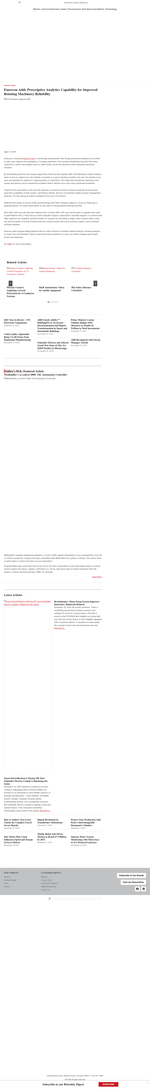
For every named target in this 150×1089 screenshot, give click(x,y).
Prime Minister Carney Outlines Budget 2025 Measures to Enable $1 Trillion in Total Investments (85, 324)
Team (6, 883)
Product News (9, 85)
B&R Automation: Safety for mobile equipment (51, 289)
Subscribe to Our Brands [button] (131, 875)
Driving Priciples (10, 880)
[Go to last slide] (10, 283)
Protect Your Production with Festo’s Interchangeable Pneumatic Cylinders (86, 822)
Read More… (45, 811)
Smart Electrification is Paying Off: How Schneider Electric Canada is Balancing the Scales (26, 781)
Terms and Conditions (49, 883)
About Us (7, 877)
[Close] (147, 1083)
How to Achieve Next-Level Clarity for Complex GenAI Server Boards (18, 822)
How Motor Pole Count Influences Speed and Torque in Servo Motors (18, 839)
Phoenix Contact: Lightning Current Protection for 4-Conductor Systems (20, 292)
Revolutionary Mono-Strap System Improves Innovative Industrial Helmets (76, 603)
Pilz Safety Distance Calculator (81, 289)
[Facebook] (137, 888)
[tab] (48, 302)
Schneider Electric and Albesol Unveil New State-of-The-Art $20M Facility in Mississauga (52, 345)
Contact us (45, 890)
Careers (7, 887)
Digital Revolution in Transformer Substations (50, 821)
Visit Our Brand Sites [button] (133, 882)
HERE (9, 244)
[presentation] (20, 276)
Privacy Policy (46, 880)
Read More (97, 577)
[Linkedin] (143, 888)
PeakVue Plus (29, 158)
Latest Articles (13, 595)
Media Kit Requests (48, 887)
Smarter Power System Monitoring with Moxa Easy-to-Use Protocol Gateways (85, 839)
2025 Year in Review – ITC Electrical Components (17, 321)
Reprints (44, 877)
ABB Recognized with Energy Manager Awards (86, 341)
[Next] (95, 283)
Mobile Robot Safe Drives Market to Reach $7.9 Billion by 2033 (51, 837)
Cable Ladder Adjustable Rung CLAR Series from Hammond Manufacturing (17, 337)
